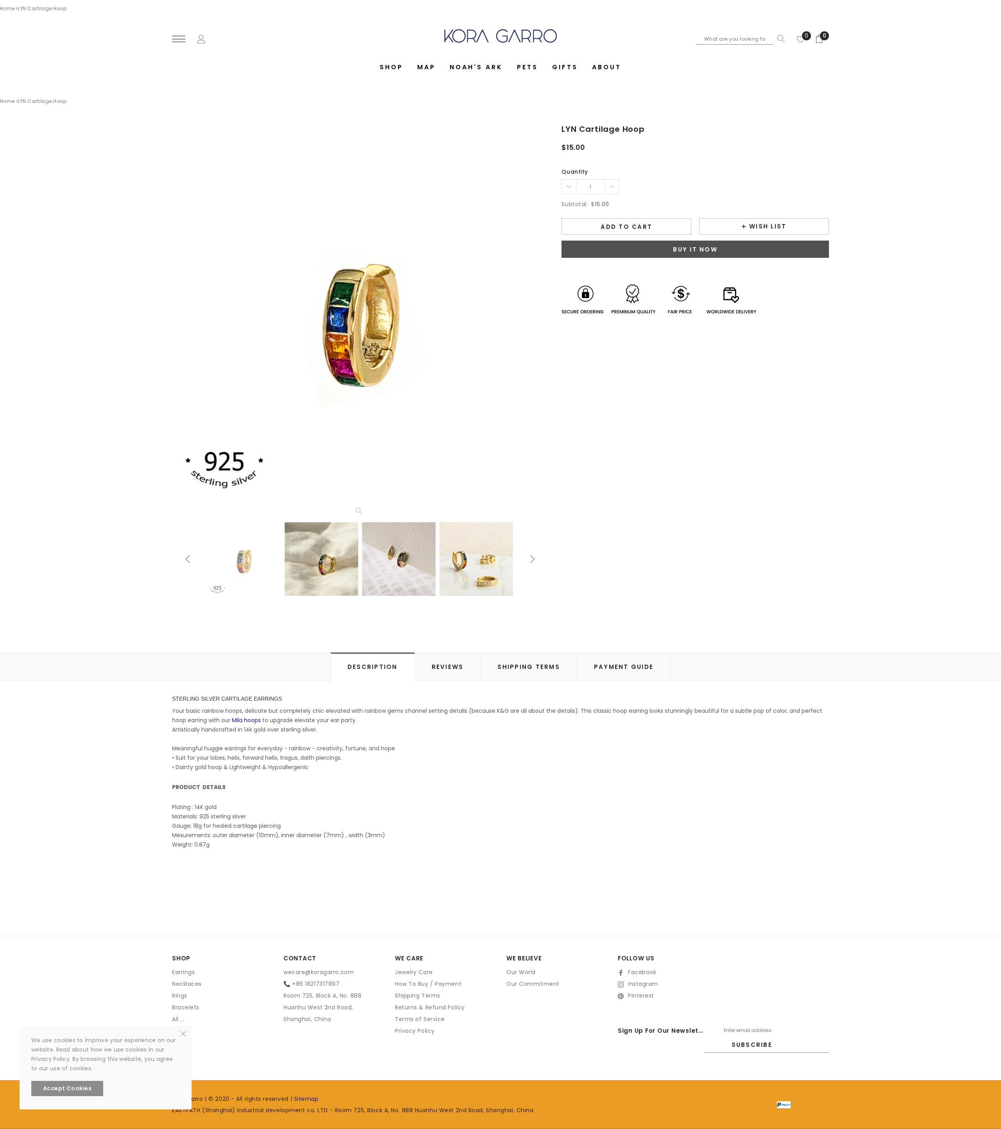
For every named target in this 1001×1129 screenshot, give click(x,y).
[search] (779, 39)
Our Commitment (533, 984)
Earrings (183, 972)
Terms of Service (420, 1019)
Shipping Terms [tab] (528, 667)
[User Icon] (201, 38)
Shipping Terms (417, 996)
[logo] (500, 36)
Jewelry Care (414, 972)
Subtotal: (574, 204)
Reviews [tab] (448, 667)
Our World (521, 972)
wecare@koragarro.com (318, 972)
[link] (244, 559)
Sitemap (306, 1099)
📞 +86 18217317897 (311, 984)
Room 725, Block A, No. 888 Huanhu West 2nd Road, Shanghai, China (322, 1007)
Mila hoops (246, 720)
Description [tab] (373, 667)
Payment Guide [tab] (623, 667)
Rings (179, 996)
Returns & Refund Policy (430, 1007)
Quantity (574, 172)
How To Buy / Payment (428, 984)
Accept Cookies (67, 1088)
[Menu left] (178, 39)
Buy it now (695, 249)
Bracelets (185, 1007)
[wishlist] (801, 38)
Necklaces (187, 984)
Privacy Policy (415, 1031)
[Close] (183, 1033)
